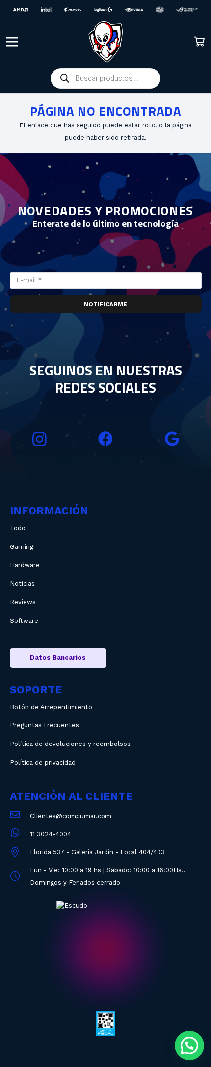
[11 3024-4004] (20, 834)
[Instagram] (39, 439)
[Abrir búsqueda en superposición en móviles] (105, 78)
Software (24, 620)
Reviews (23, 602)
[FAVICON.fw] (105, 42)
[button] (189, 1045)
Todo (18, 528)
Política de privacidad (43, 762)
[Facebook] (105, 439)
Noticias (22, 583)
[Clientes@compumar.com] (20, 816)
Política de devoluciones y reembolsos (70, 743)
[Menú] (12, 41)
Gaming (21, 546)
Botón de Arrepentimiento (51, 707)
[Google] (172, 439)
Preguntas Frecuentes (44, 725)
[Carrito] (199, 41)
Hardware (25, 565)
